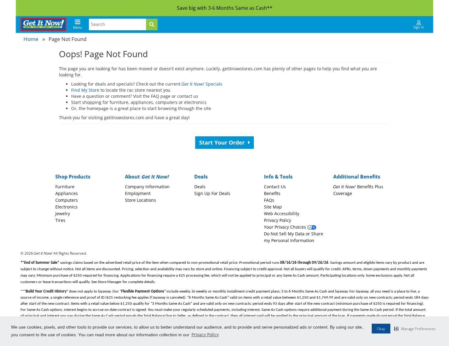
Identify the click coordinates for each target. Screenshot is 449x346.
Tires (60, 220)
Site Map (273, 207)
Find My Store (85, 90)
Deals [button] (201, 176)
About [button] (147, 176)
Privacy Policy (205, 334)
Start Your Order (222, 142)
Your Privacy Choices (285, 227)
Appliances (66, 193)
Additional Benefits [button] (356, 176)
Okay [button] (381, 328)
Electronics (66, 207)
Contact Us (275, 187)
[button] (415, 328)
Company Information (147, 187)
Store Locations (140, 200)
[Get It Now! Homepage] (43, 24)
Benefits (272, 193)
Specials (202, 84)
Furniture (65, 187)
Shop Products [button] (72, 176)
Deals (200, 187)
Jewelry (62, 213)
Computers (66, 200)
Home (31, 38)
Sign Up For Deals (212, 193)
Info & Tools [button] (278, 176)
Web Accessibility (281, 213)
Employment (138, 193)
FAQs (269, 200)
